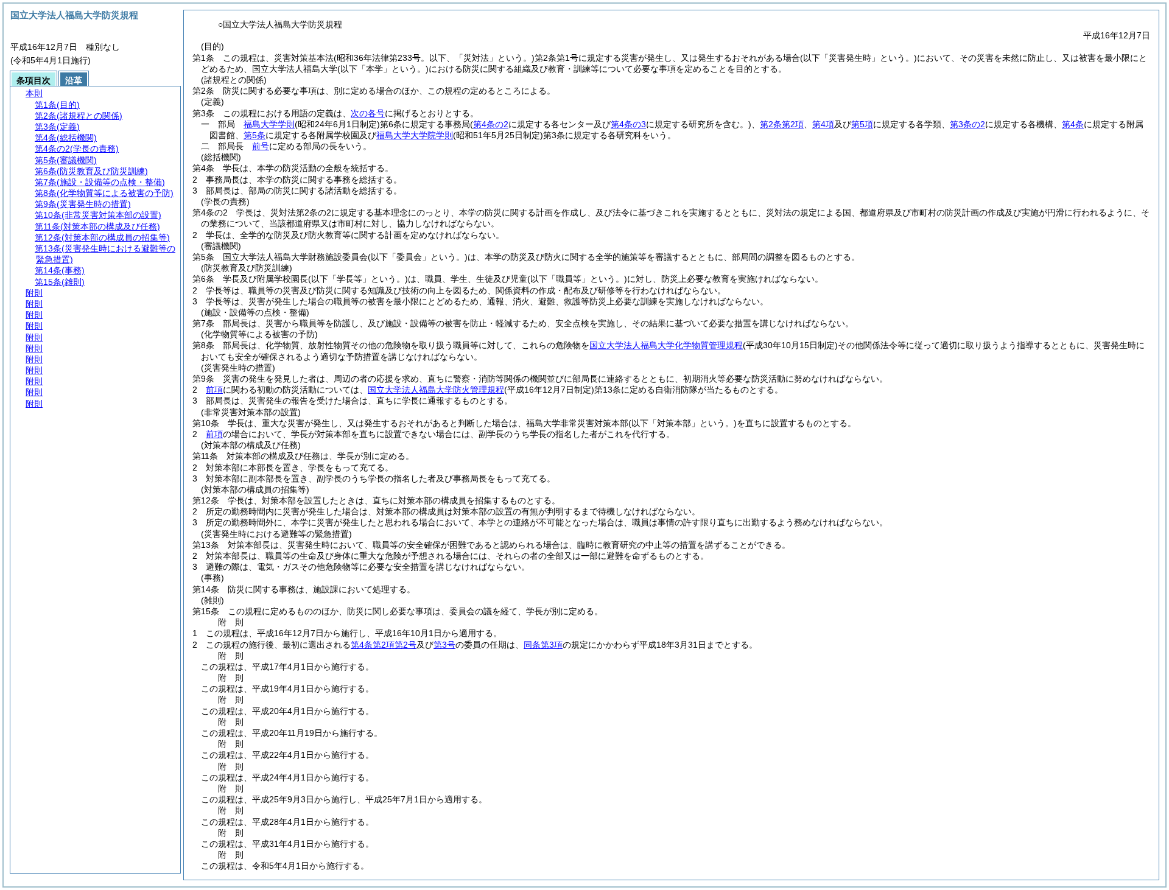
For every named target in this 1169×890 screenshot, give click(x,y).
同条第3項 (543, 645)
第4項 (823, 124)
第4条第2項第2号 (383, 645)
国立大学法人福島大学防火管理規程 (436, 389)
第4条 (1073, 124)
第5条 (254, 135)
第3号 (444, 645)
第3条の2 (967, 124)
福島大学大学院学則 (414, 135)
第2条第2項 (782, 124)
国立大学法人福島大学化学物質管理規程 (666, 345)
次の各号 (368, 113)
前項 (214, 389)
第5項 (862, 124)
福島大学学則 (269, 124)
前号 (260, 146)
